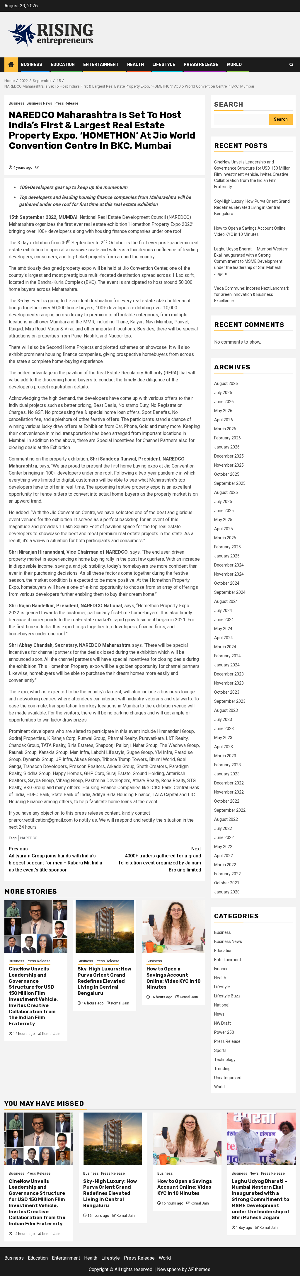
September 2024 (230, 592)
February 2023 (227, 764)
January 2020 (227, 892)
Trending (222, 1068)
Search (228, 104)
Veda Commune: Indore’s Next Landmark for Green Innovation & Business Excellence (251, 294)
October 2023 (226, 692)
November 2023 (229, 683)
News (219, 1014)
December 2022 (229, 783)
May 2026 (223, 410)
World (234, 64)
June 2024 (224, 619)
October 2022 (226, 801)
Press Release (201, 64)
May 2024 (223, 628)
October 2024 (226, 583)
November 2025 (229, 465)
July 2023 (223, 719)
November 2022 (229, 792)
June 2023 (224, 728)
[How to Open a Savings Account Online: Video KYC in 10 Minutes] (173, 926)
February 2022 (227, 873)
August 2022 (226, 819)
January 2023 (227, 774)
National (221, 1005)
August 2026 (226, 383)
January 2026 (227, 447)
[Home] (11, 65)
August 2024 (226, 601)
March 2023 (225, 755)
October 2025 (226, 474)
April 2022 (223, 855)
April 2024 (223, 637)
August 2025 (226, 492)
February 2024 (227, 656)
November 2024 (229, 574)
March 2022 (225, 864)
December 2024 (229, 565)
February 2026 (227, 438)
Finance (221, 968)
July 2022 (223, 828)
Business (31, 64)
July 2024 (223, 610)
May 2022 (223, 846)
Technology (225, 1059)
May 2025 (223, 519)
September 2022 (230, 810)
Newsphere (169, 1269)
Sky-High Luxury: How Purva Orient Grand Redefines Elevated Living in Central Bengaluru (104, 981)
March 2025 (225, 537)
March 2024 (225, 646)
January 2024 (227, 665)
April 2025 (223, 528)
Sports (220, 1050)
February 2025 (227, 547)
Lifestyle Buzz (227, 996)
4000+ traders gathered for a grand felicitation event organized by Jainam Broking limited (160, 859)
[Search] (291, 64)
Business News (39, 103)
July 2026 (223, 392)
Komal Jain (51, 1034)
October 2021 (226, 883)
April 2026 (223, 419)
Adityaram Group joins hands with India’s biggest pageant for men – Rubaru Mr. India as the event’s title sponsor (55, 859)
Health (135, 64)
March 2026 (225, 429)
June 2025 (224, 510)
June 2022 (224, 837)
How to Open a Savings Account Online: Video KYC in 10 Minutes (173, 978)
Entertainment (101, 64)
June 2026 (224, 401)
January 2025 (227, 556)
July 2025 (223, 501)
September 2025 (230, 483)
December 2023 (229, 674)
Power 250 (224, 1032)
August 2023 (226, 710)
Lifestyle (163, 64)
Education (63, 64)
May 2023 (223, 737)
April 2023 (223, 746)
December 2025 (229, 456)
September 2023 (230, 701)
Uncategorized (227, 1077)
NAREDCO (29, 838)
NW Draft (222, 1023)
